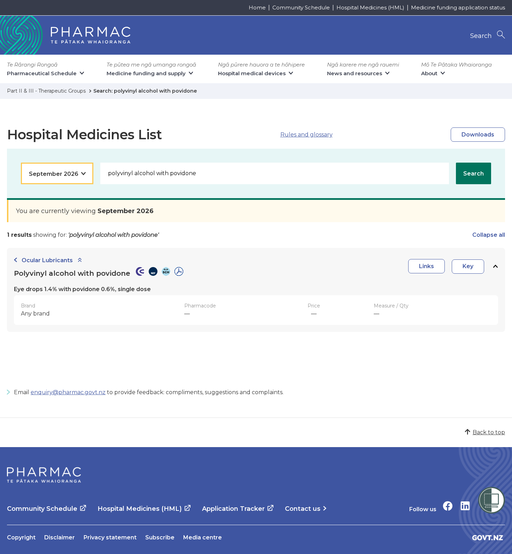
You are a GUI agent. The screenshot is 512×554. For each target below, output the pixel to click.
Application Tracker (233, 509)
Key (468, 266)
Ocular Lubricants (47, 260)
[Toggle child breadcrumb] (80, 260)
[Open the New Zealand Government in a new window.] (487, 537)
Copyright (21, 537)
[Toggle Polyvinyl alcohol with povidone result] (495, 266)
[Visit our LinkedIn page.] (465, 506)
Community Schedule (301, 7)
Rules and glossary (306, 134)
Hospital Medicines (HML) (370, 7)
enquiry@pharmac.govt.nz (68, 392)
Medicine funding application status (458, 7)
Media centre (202, 537)
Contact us (302, 509)
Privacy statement (110, 537)
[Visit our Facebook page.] (448, 506)
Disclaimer (59, 537)
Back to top (489, 432)
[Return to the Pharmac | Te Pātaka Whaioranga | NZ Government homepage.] (44, 475)
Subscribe (159, 537)
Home (257, 7)
